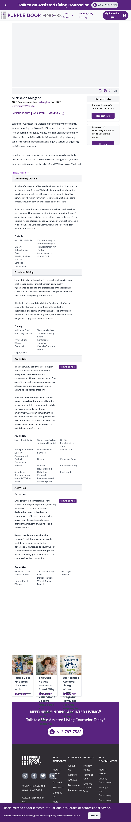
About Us (71, 767)
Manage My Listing (86, 15)
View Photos (68, 367)
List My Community (104, 780)
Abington (44, 101)
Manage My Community (104, 791)
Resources (58, 787)
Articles (72, 779)
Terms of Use (88, 776)
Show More (19, 172)
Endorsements (73, 789)
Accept (94, 815)
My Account (57, 780)
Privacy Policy (87, 767)
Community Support (104, 802)
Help (55, 801)
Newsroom (73, 784)
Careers (72, 774)
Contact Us (57, 794)
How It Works (56, 771)
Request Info (103, 115)
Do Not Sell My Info (87, 787)
